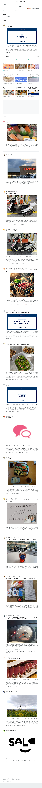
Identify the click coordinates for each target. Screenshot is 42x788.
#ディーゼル (19, 651)
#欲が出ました (19, 411)
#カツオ (14, 686)
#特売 (25, 760)
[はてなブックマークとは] (8, 56)
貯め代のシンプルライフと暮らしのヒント (11, 576)
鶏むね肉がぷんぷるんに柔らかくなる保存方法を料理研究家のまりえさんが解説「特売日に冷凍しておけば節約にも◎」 (8, 62)
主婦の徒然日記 (8, 24)
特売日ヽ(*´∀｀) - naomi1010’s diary (8, 88)
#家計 (11, 610)
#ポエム (8, 186)
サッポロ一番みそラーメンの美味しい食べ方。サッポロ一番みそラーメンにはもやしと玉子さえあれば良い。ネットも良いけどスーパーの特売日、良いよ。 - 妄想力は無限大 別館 (21, 62)
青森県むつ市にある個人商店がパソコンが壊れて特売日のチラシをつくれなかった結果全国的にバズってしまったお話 (33, 75)
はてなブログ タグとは (6, 779)
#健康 (27, 379)
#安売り (35, 760)
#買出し (15, 725)
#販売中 (18, 760)
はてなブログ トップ (6, 4)
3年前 (12, 416)
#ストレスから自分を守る (10, 532)
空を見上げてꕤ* (8, 416)
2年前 (14, 310)
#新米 (7, 338)
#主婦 (10, 52)
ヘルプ (10, 779)
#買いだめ (7, 610)
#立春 (7, 725)
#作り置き (16, 379)
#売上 (7, 761)
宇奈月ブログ (7, 457)
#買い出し (7, 686)
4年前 (11, 457)
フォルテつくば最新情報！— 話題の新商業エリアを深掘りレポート (15, 268)
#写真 (22, 186)
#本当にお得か (24, 532)
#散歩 (12, 725)
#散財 (13, 610)
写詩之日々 (7, 154)
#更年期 (7, 379)
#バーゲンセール (14, 760)
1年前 (16, 191)
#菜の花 (9, 725)
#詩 (6, 186)
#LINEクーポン (32, 651)
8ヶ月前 (11, 154)
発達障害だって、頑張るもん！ (10, 498)
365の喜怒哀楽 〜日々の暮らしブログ (11, 537)
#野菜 (13, 379)
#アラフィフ (23, 379)
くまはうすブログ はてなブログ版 (10, 191)
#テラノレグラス (8, 651)
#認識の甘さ (14, 411)
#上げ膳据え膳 (22, 725)
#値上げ (17, 452)
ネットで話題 (10, 10)
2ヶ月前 (12, 24)
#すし (10, 493)
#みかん (25, 149)
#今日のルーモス (8, 149)
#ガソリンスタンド (17, 224)
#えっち (17, 686)
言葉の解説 (5, 10)
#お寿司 (19, 149)
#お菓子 (7, 411)
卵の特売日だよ (18, 74)
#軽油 (29, 651)
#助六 (22, 149)
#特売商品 (28, 760)
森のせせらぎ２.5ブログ (9, 310)
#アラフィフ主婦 (8, 452)
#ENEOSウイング (24, 651)
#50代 (20, 379)
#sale (6, 760)
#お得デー (16, 532)
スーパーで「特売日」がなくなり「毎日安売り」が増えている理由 (33, 61)
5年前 (18, 537)
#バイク (7, 224)
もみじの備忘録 (8, 657)
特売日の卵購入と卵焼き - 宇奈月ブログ (21, 88)
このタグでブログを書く (35, 8)
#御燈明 (17, 493)
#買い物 (13, 149)
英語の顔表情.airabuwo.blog (10, 730)
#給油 (13, 651)
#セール (9, 760)
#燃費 (15, 651)
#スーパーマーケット (17, 186)
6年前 (16, 691)
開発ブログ (13, 779)
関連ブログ (16, 10)
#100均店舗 (13, 493)
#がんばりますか (25, 452)
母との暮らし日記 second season (10, 691)
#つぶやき (13, 452)
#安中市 (10, 652)
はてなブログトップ (18, 779)
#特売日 (7, 52)
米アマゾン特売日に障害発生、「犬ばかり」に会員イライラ (33, 88)
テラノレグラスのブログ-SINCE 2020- (11, 615)
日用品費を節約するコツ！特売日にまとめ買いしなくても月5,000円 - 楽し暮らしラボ (8, 75)
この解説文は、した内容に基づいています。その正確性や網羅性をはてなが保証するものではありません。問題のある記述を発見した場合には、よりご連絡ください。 (7, 16)
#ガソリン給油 (11, 224)
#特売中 (22, 760)
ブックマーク (5, 59)
